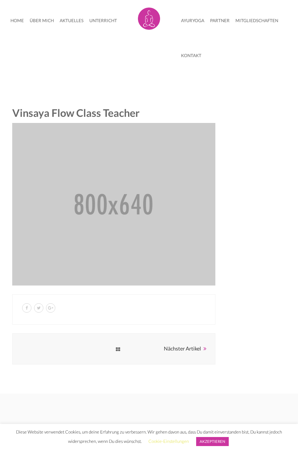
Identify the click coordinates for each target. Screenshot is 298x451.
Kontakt (191, 55)
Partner (220, 20)
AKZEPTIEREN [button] (212, 441)
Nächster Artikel (182, 348)
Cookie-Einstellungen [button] (168, 441)
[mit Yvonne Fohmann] (149, 17)
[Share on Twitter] (38, 308)
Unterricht (103, 20)
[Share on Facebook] (26, 308)
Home (17, 20)
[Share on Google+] (50, 308)
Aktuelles (72, 20)
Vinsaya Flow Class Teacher (76, 112)
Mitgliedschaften (256, 20)
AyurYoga (192, 20)
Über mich (42, 20)
